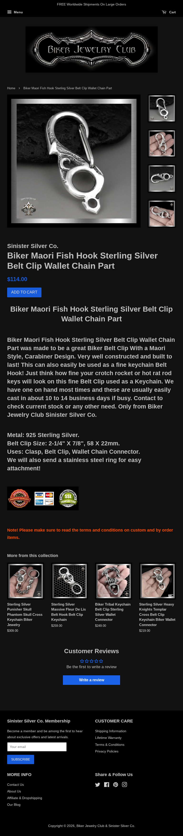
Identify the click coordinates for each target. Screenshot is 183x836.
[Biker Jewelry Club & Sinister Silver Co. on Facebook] (106, 785)
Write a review (91, 680)
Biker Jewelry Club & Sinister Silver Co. (105, 826)
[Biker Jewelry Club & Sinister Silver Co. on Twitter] (97, 785)
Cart (172, 12)
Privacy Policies (106, 751)
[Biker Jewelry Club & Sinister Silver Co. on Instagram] (124, 785)
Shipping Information (110, 731)
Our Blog (13, 804)
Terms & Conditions (109, 744)
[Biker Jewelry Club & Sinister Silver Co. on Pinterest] (115, 785)
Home (11, 88)
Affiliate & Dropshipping (24, 798)
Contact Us (15, 784)
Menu (18, 12)
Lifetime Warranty (108, 738)
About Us (14, 791)
